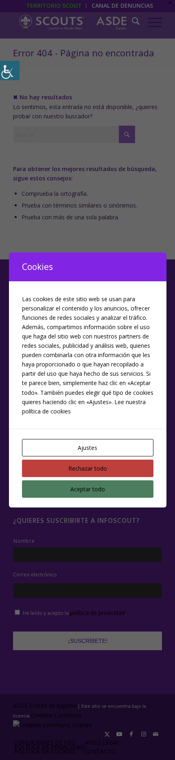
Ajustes (87, 448)
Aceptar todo (87, 489)
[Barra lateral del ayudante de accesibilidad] (10, 70)
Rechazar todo (87, 468)
